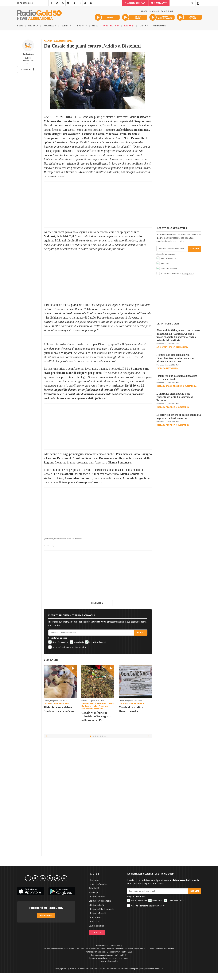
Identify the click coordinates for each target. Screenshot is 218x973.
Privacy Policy (80, 647)
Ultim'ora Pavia (96, 905)
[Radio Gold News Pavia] (134, 17)
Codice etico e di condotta (87, 948)
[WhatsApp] (79, 3)
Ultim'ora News (97, 896)
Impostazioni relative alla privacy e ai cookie (109, 958)
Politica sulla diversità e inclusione (59, 948)
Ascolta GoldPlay (136, 3)
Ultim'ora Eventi (97, 913)
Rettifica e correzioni (165, 948)
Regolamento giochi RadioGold (129, 948)
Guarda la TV (160, 3)
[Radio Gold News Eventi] (189, 17)
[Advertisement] (98, 204)
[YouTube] (62, 3)
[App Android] (85, 3)
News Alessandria (60, 642)
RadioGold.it (74, 969)
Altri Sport (162, 347)
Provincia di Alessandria (92, 708)
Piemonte (103, 706)
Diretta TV (110, 25)
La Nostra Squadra (98, 884)
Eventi (66, 25)
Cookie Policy (116, 945)
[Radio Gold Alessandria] (39, 14)
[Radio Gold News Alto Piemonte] (162, 17)
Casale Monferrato (63, 41)
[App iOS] (91, 3)
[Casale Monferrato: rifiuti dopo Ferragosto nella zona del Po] (97, 681)
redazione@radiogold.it (135, 969)
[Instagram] (68, 3)
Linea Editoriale (107, 948)
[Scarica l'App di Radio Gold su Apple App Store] (30, 891)
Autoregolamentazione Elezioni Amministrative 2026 (109, 951)
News (20, 25)
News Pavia (78, 642)
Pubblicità (94, 888)
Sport (81, 25)
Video (95, 25)
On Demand (159, 25)
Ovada (169, 386)
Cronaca (33, 25)
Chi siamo (94, 880)
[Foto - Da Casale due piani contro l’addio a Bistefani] (98, 80)
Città (143, 25)
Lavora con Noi (96, 925)
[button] (28, 69)
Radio (127, 25)
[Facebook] (51, 3)
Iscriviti (140, 632)
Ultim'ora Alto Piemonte (101, 909)
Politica (49, 25)
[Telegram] (74, 3)
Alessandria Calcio (89, 703)
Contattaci (97, 932)
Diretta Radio (95, 917)
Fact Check (149, 948)
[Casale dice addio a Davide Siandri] (135, 681)
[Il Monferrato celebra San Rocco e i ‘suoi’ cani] (60, 681)
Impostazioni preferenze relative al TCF (109, 955)
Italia (95, 706)
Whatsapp (94, 892)
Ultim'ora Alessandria (100, 900)
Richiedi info (46, 915)
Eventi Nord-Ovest (97, 642)
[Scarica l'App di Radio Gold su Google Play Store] (61, 891)
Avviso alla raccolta (109, 961)
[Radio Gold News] (107, 17)
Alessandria (182, 347)
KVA (162, 969)
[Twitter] (57, 3)
